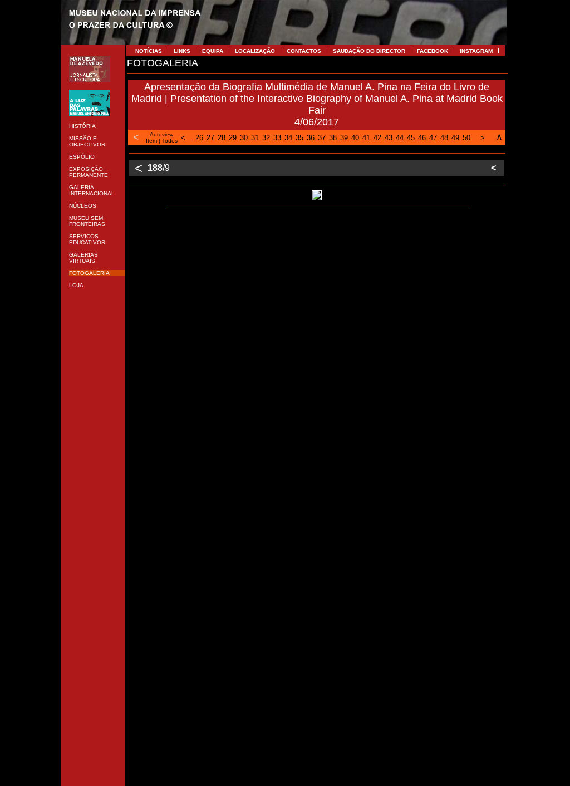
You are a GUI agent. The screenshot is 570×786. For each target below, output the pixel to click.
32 (266, 138)
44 (400, 138)
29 (233, 138)
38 (333, 138)
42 (377, 138)
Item (151, 140)
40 (355, 138)
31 (255, 138)
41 (366, 138)
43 (388, 138)
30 (244, 138)
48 (444, 138)
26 (199, 138)
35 (299, 138)
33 (277, 138)
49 (455, 138)
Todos (170, 140)
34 (288, 138)
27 (210, 138)
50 (466, 138)
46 (422, 138)
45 (411, 138)
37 (322, 138)
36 (311, 138)
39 (344, 138)
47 (433, 138)
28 (221, 138)
